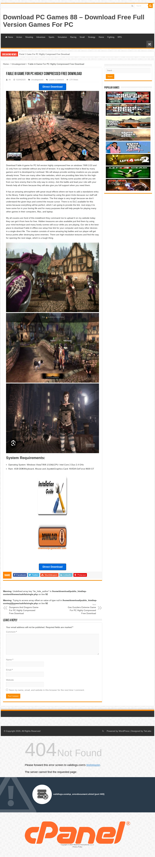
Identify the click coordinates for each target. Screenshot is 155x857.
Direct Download (53, 86)
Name (9, 659)
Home (10, 37)
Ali (10, 80)
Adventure (40, 37)
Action (19, 37)
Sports (51, 37)
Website (10, 680)
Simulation (62, 37)
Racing (73, 37)
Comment (11, 632)
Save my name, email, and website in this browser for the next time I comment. (47, 690)
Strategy (91, 37)
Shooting (29, 37)
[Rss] (132, 6)
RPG (120, 37)
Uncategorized (18, 64)
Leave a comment (56, 80)
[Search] (150, 5)
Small (82, 37)
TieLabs (147, 731)
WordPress (124, 731)
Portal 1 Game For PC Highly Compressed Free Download (44, 54)
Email (9, 670)
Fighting (110, 37)
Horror (101, 37)
